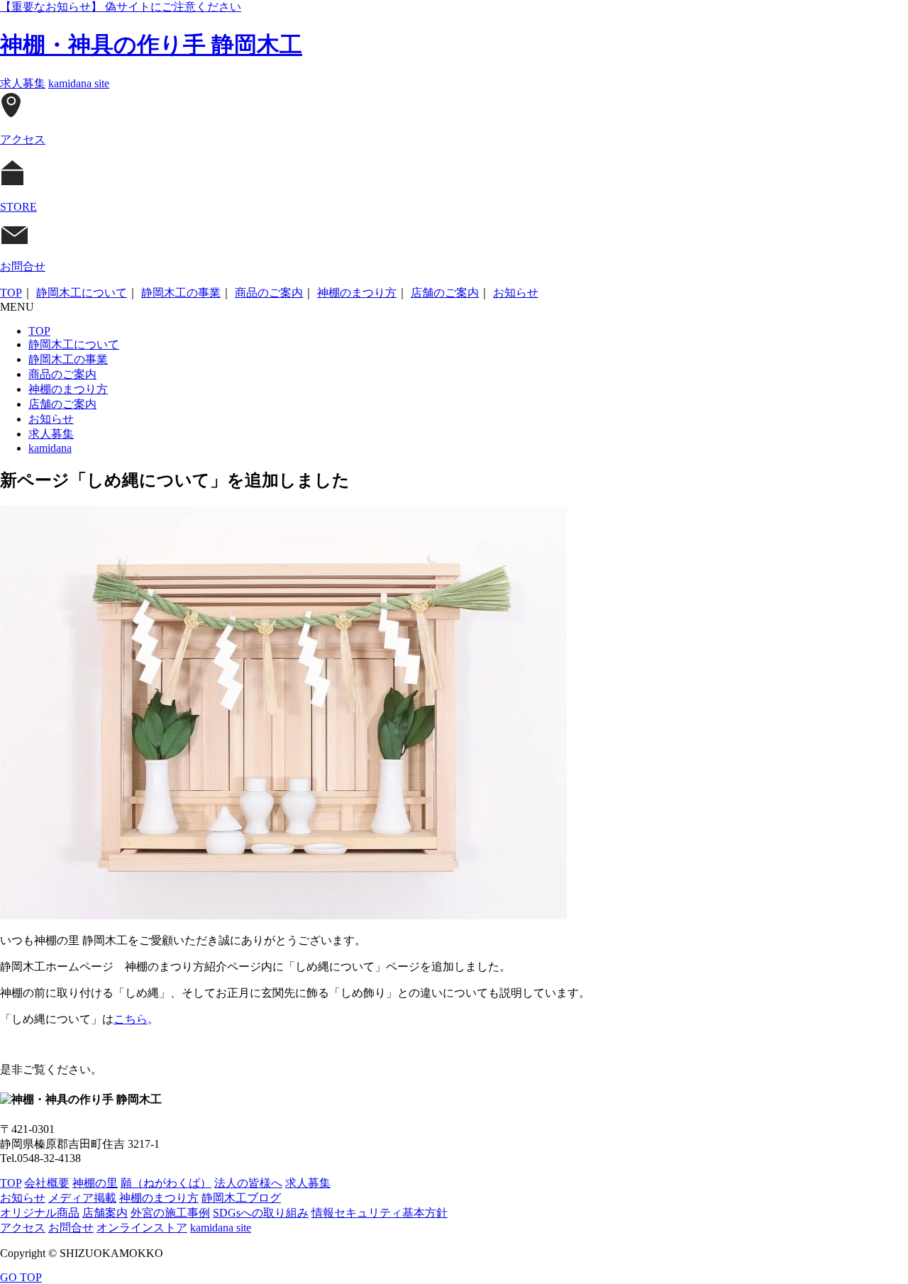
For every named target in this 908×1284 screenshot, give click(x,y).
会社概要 (47, 1183)
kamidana (50, 448)
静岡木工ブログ (241, 1198)
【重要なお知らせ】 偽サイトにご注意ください (120, 7)
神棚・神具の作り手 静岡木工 (151, 44)
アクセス (22, 1228)
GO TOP (21, 1277)
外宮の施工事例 (170, 1213)
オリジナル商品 (39, 1213)
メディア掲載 (82, 1198)
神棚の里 (95, 1183)
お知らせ (515, 293)
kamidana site (78, 83)
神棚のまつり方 (357, 293)
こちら (131, 1019)
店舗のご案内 (445, 293)
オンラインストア (141, 1228)
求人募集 (22, 83)
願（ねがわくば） (166, 1183)
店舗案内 (105, 1213)
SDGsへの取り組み (261, 1213)
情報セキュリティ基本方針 (379, 1213)
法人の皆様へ (248, 1183)
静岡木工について (81, 293)
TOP (11, 293)
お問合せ (71, 1228)
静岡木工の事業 (181, 293)
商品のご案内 (269, 293)
